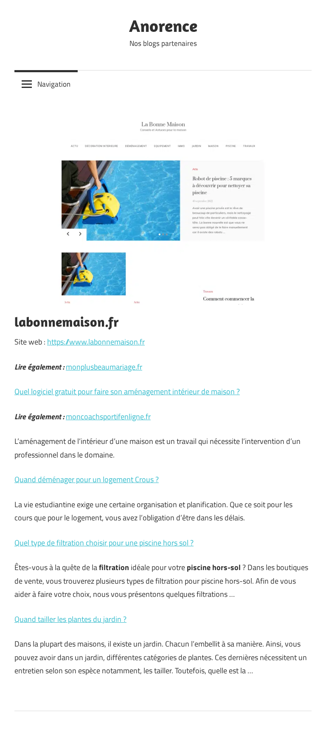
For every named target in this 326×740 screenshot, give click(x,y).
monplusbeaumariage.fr (104, 367)
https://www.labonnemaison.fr (96, 341)
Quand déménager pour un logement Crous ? (86, 479)
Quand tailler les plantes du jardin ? (70, 619)
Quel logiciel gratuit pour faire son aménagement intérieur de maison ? (127, 391)
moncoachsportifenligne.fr (108, 416)
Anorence (163, 25)
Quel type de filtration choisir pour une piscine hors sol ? (104, 542)
